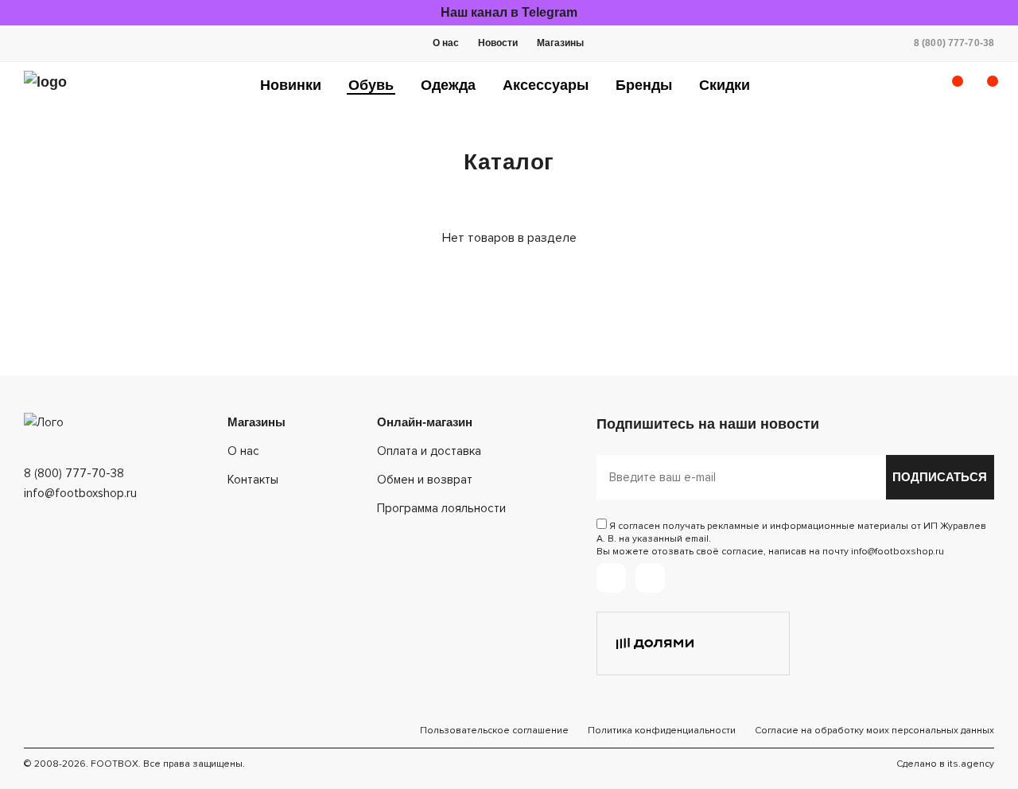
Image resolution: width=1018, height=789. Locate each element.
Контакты (252, 479)
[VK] (650, 578)
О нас (446, 43)
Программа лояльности (441, 508)
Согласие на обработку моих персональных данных (874, 731)
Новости (498, 43)
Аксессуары (546, 85)
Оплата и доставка (429, 451)
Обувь (371, 85)
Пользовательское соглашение (494, 731)
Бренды (644, 85)
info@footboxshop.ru (80, 493)
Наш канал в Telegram (509, 12)
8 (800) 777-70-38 (954, 43)
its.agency (970, 764)
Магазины (560, 43)
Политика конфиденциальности (662, 731)
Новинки (290, 85)
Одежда (448, 85)
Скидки (724, 85)
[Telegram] (611, 578)
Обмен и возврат (424, 479)
